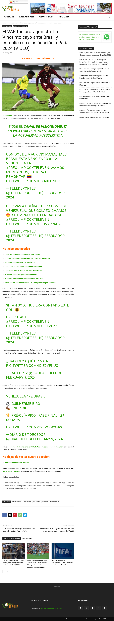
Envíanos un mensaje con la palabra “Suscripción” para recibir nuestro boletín (89, 37)
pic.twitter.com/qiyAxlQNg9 (33, 181)
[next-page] (7, 571)
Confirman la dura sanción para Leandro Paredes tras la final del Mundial (93, 77)
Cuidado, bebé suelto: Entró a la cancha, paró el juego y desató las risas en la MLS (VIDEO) (12, 563)
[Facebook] (4, 515)
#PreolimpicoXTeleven (27, 168)
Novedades (36, 501)
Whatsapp (7, 471)
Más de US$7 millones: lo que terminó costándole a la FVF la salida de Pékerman (94, 111)
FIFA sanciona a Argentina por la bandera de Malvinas (94, 84)
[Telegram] (25, 515)
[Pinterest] (15, 515)
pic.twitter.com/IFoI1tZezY (31, 326)
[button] (109, 17)
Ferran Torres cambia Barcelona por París (94, 118)
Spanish (15, 2)
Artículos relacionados (12, 539)
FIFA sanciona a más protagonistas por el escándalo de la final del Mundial (62, 563)
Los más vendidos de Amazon (17, 462)
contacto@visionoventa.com (51, 609)
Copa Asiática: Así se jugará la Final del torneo (23, 266)
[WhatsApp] (20, 515)
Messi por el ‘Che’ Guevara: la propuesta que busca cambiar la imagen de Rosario (95, 104)
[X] (10, 515)
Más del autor (27, 539)
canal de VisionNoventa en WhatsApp (24, 447)
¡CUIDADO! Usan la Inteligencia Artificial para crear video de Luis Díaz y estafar (18, 530)
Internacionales (26, 17)
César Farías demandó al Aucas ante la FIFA (22, 254)
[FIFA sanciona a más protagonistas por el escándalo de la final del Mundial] (63, 551)
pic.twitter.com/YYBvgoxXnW (34, 427)
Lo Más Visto (16, 26)
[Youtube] (104, 608)
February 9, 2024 (21, 377)
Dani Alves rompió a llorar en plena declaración (23, 270)
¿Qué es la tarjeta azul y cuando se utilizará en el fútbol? (27, 258)
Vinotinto (24, 26)
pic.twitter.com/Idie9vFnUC (32, 365)
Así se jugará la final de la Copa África (20, 262)
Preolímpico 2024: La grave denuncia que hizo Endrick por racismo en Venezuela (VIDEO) (57, 530)
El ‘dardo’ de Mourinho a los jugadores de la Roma (25, 278)
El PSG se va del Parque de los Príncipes (21, 274)
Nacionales (9, 17)
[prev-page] (3, 571)
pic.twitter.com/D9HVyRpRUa (33, 224)
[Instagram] (86, 608)
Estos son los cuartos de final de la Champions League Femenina (30, 283)
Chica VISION (64, 17)
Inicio (4, 23)
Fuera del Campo (46, 17)
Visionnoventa (54, 501)
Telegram (17, 471)
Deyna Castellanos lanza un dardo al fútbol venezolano (94, 98)
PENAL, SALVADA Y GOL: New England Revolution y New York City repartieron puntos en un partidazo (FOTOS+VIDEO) (93, 62)
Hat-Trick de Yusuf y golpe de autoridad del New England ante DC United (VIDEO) (94, 91)
